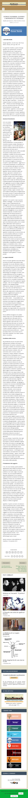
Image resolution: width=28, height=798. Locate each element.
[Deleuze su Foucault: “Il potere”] (14, 584)
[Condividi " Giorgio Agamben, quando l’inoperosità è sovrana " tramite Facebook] (6, 552)
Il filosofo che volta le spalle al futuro (13, 613)
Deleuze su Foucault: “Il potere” (14, 593)
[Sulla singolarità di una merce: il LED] (14, 648)
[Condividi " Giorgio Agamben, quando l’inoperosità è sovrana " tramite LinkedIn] (15, 552)
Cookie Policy (14, 796)
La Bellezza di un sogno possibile (11, 633)
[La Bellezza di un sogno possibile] (14, 624)
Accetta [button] (20, 793)
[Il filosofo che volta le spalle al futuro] (14, 603)
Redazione (10, 20)
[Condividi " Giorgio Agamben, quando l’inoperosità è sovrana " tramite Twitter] (9, 552)
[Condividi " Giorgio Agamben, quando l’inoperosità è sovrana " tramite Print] (21, 552)
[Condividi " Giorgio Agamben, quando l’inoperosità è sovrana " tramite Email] (18, 552)
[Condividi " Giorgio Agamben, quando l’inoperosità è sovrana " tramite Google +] (12, 552)
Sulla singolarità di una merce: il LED (13, 660)
